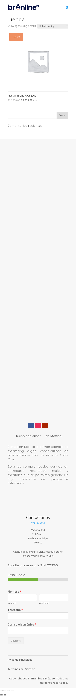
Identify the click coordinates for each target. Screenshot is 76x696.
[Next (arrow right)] (5, 694)
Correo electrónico (22, 624)
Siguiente (16, 640)
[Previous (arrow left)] (1, 694)
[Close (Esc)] (1, 690)
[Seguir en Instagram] (38, 425)
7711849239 (38, 523)
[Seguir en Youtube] (45, 425)
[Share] (5, 690)
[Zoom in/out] (12, 690)
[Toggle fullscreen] (8, 690)
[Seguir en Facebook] (31, 425)
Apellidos (44, 603)
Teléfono (15, 610)
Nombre (15, 591)
